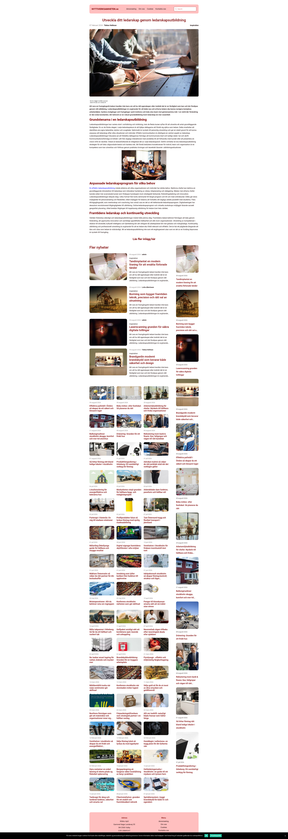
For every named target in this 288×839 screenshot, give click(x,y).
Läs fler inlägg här (144, 239)
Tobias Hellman (110, 25)
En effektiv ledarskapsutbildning (102, 188)
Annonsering (131, 9)
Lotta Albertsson (148, 287)
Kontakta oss (160, 9)
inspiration (194, 25)
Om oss (142, 9)
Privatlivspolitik (216, 835)
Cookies (150, 9)
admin (144, 254)
